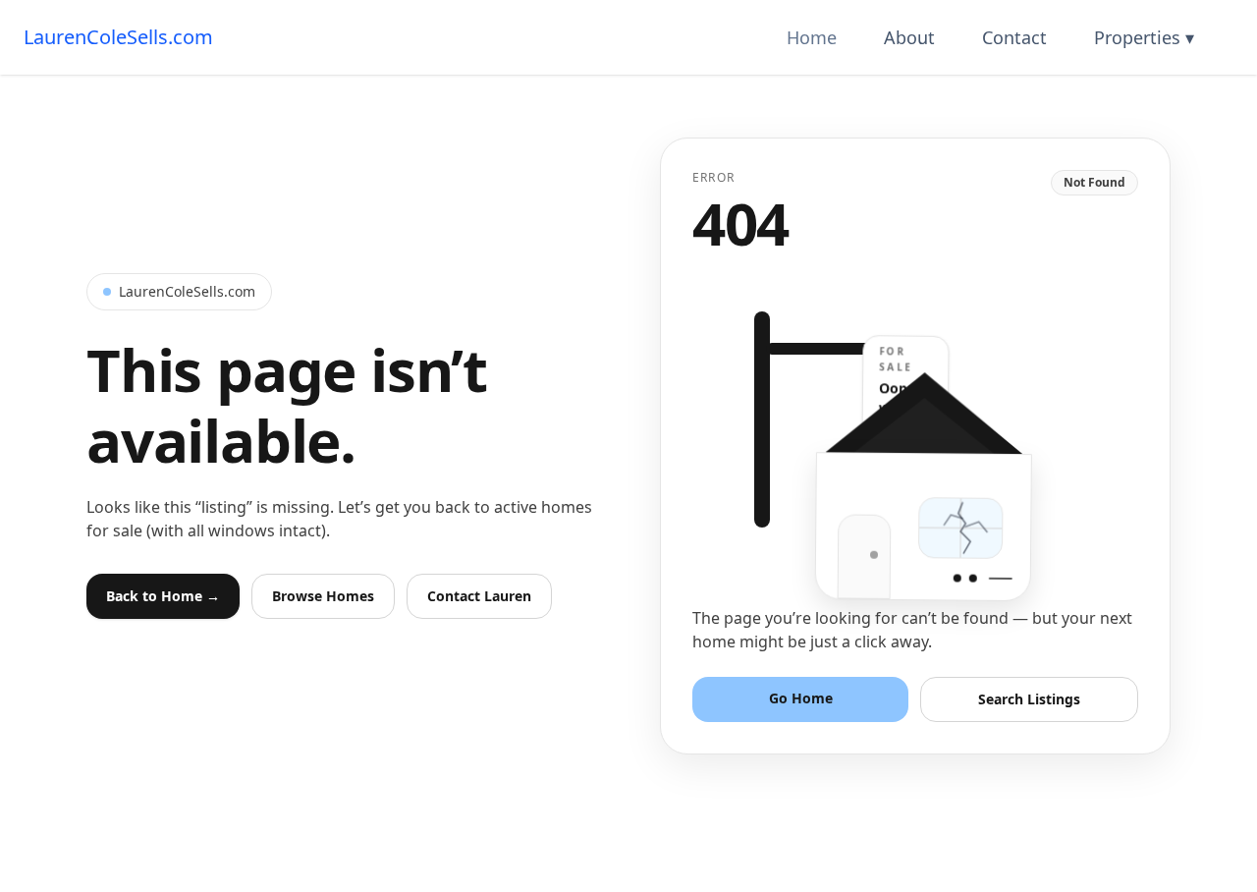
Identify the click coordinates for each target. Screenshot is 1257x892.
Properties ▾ (1144, 37)
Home (812, 37)
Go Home (801, 698)
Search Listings (1029, 699)
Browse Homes (323, 595)
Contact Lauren (479, 595)
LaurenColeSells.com (118, 37)
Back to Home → (163, 595)
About (909, 37)
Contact (1014, 37)
